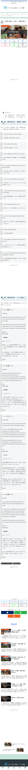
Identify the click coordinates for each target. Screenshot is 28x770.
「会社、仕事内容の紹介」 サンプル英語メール (14, 117)
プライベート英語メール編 (7, 563)
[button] (25, 371)
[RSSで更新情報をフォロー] (14, 616)
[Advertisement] (14, 63)
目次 (6, 112)
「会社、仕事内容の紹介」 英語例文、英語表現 (14, 115)
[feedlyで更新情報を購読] (20, 612)
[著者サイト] (7, 612)
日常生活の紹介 (17, 563)
